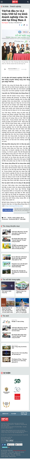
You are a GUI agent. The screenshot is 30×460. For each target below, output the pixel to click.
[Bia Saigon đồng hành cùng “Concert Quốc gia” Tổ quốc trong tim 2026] (6, 239)
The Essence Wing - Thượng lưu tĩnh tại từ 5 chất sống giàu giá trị (19, 360)
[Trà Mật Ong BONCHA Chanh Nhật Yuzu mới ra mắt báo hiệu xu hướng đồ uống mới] (6, 246)
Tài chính (9, 453)
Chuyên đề (3, 453)
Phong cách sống (5, 455)
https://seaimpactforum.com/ (14, 206)
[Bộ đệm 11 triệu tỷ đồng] (6, 321)
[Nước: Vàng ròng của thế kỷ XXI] (6, 347)
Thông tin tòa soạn (24, 413)
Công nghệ (11, 452)
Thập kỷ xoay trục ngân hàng (21, 291)
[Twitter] (22, 25)
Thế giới (13, 455)
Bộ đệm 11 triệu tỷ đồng (18, 321)
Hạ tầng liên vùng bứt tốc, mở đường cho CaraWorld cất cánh (19, 272)
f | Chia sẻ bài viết (8, 210)
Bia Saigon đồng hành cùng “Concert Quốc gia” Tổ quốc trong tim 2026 (19, 240)
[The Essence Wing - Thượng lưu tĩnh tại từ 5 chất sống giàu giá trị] (6, 359)
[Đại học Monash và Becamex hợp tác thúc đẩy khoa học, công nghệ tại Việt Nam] (6, 257)
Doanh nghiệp (4, 456)
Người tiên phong (19, 452)
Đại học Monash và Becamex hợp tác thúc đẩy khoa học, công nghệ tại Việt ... (19, 258)
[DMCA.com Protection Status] (6, 447)
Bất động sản (17, 453)
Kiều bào (18, 455)
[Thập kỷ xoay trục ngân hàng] (22, 285)
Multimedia (12, 456)
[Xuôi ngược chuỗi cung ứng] (8, 285)
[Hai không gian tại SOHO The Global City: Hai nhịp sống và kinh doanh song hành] (8, 302)
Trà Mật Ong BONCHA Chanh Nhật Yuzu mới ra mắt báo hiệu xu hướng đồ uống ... (19, 247)
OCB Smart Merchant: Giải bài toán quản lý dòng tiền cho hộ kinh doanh (20, 233)
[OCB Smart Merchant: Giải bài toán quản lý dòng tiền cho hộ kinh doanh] (6, 232)
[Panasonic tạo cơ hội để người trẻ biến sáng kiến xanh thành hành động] (6, 264)
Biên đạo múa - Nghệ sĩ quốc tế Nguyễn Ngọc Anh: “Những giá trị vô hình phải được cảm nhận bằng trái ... (21, 311)
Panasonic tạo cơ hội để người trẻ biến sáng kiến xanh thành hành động (19, 265)
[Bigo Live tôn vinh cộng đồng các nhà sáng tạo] (6, 353)
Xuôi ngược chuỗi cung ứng (6, 291)
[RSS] (24, 25)
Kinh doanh (4, 452)
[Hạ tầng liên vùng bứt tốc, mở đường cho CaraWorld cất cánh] (6, 271)
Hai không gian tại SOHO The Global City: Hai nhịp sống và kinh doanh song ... (8, 310)
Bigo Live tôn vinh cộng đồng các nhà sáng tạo (19, 353)
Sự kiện (6, 373)
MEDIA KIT (5, 413)
